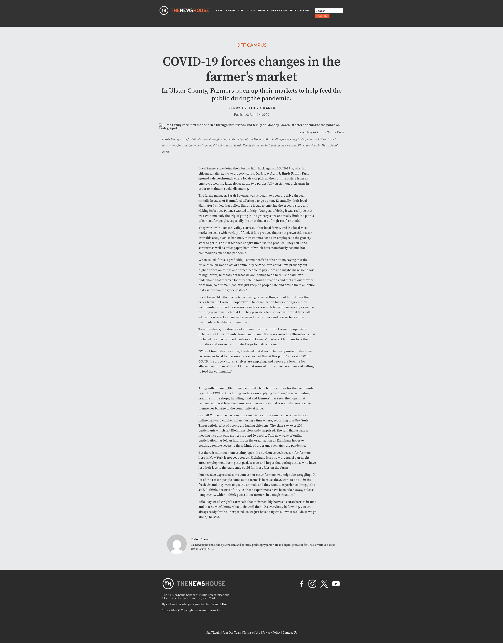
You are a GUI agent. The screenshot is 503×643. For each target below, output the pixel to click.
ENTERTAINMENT (301, 10)
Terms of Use (218, 604)
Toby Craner (261, 108)
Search (322, 16)
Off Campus (252, 45)
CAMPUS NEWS (226, 10)
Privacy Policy (271, 632)
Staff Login (213, 632)
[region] (51, 615)
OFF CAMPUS (246, 10)
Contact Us (290, 632)
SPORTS (263, 10)
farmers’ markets (270, 398)
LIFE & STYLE (279, 10)
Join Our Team (232, 632)
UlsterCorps (300, 334)
